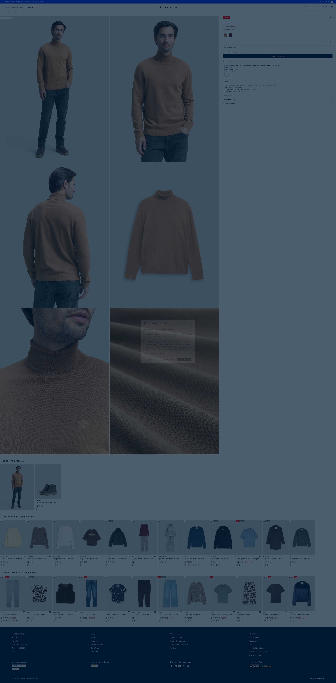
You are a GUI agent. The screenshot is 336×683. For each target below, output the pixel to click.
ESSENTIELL (152, 359)
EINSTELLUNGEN (168, 359)
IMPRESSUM (162, 353)
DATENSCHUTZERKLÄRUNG (150, 353)
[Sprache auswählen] (191, 323)
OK (184, 359)
